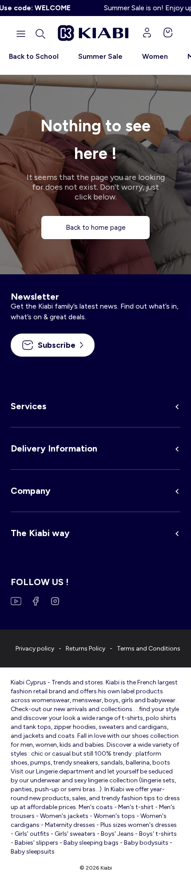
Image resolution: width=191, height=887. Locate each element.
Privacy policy (35, 648)
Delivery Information (54, 448)
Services (28, 406)
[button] (40, 34)
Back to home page (96, 228)
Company (31, 490)
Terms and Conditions (148, 648)
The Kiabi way (40, 533)
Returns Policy (85, 648)
